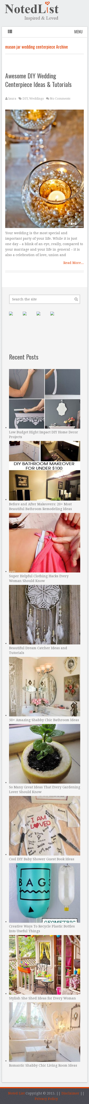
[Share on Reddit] (56, 317)
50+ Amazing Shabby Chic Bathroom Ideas (44, 720)
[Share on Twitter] (42, 317)
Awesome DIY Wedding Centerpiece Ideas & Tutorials (38, 80)
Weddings (36, 98)
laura (12, 98)
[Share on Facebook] (28, 317)
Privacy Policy (46, 1099)
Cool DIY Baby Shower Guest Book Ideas (41, 859)
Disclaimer (70, 1093)
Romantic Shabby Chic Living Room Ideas (43, 1065)
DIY (25, 98)
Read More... (73, 263)
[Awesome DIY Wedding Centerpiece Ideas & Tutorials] (44, 170)
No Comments (60, 98)
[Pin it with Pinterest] (14, 317)
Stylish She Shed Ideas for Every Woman (42, 998)
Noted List (16, 1093)
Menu (78, 32)
